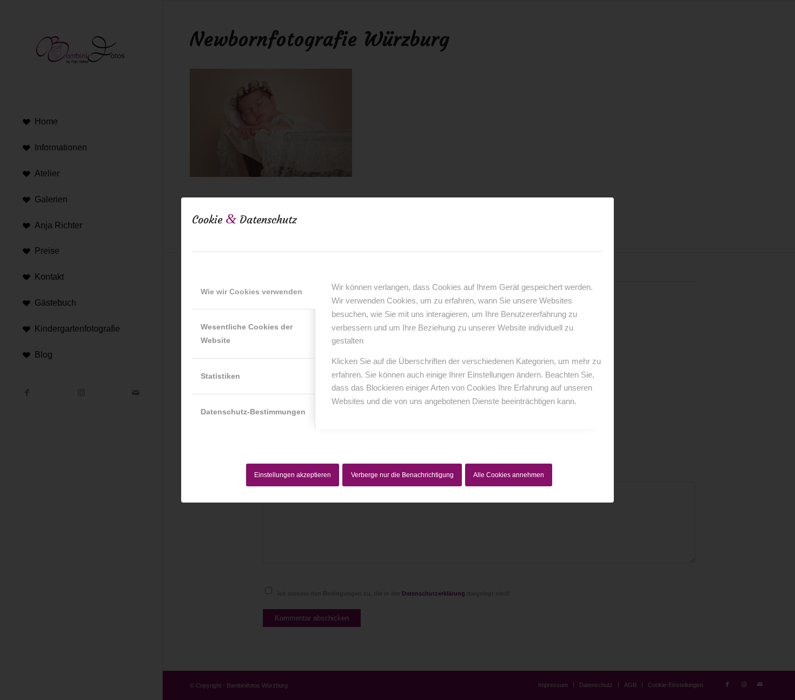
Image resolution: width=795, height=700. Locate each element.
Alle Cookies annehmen (508, 475)
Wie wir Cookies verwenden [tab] (251, 291)
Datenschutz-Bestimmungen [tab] (253, 411)
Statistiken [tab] (220, 376)
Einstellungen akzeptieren (292, 475)
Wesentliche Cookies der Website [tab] (247, 333)
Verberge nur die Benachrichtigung (402, 475)
